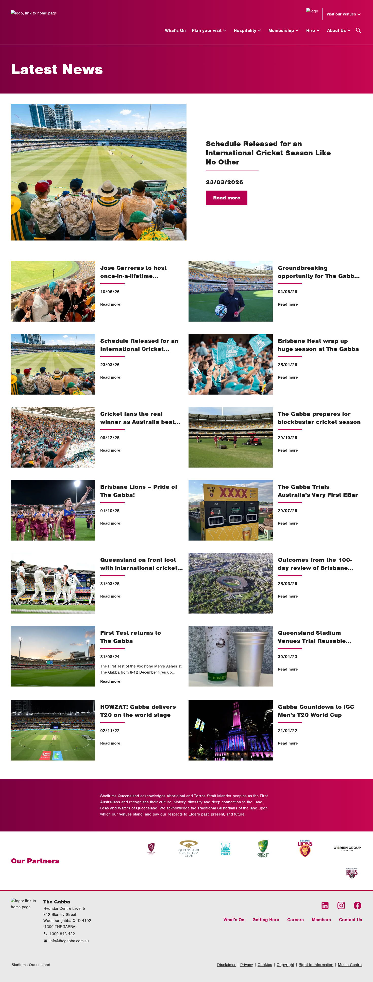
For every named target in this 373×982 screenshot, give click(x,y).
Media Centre (350, 964)
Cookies (265, 964)
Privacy (246, 964)
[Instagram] (341, 905)
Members (321, 919)
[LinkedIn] (325, 905)
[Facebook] (357, 905)
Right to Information (316, 964)
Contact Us (350, 919)
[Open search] (358, 30)
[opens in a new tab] (151, 849)
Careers (295, 919)
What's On (234, 919)
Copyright (285, 964)
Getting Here (265, 919)
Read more (226, 198)
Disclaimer (226, 964)
